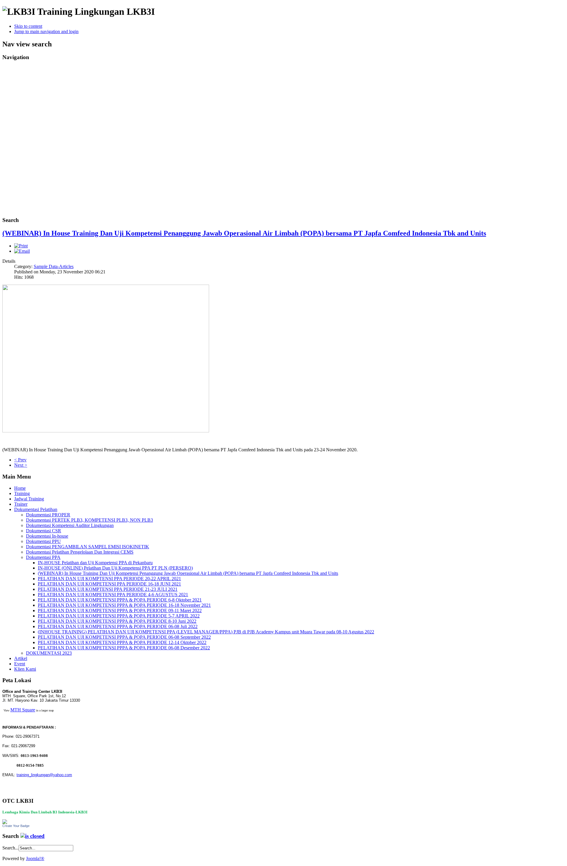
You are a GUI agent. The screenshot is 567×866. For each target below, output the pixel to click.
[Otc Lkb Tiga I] (4, 822)
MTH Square (22, 709)
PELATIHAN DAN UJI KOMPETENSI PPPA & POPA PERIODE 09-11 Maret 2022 (120, 610)
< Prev (20, 459)
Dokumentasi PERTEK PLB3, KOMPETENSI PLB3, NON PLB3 (89, 520)
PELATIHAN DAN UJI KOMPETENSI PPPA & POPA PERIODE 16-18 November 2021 (124, 605)
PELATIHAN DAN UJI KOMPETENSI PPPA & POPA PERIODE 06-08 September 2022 (124, 637)
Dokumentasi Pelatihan (35, 509)
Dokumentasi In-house (47, 536)
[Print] (21, 245)
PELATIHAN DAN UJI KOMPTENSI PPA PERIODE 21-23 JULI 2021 (107, 589)
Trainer (20, 504)
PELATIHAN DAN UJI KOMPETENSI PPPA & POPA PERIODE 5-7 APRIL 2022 (119, 615)
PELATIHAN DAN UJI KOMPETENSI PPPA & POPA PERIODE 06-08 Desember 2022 (124, 647)
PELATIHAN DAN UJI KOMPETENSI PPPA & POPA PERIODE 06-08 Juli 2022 (118, 626)
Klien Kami (25, 669)
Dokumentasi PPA (43, 557)
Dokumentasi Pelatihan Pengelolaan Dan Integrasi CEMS (79, 551)
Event (19, 663)
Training (22, 493)
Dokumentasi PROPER (48, 514)
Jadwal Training (29, 498)
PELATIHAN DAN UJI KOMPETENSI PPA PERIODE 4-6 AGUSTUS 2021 (113, 594)
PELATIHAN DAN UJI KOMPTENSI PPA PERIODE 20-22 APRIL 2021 (109, 578)
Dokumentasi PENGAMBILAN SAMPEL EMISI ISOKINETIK (87, 546)
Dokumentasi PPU (43, 541)
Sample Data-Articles (54, 266)
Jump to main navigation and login (46, 31)
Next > (20, 465)
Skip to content (28, 26)
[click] (32, 836)
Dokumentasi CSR (43, 530)
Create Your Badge (16, 826)
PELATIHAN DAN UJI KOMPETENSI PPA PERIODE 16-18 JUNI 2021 (109, 583)
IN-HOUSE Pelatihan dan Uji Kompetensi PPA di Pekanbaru (95, 562)
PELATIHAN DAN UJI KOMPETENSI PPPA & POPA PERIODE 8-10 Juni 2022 (117, 621)
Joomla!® (35, 858)
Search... (10, 847)
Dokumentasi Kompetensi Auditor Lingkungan (70, 525)
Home (20, 488)
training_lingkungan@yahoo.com (44, 775)
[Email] (22, 251)
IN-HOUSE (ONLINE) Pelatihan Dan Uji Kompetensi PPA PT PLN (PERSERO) (115, 567)
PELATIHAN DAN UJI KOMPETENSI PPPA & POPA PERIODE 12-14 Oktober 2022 (122, 642)
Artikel (20, 658)
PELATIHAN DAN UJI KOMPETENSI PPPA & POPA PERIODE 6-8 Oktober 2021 (120, 599)
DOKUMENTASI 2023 (49, 653)
